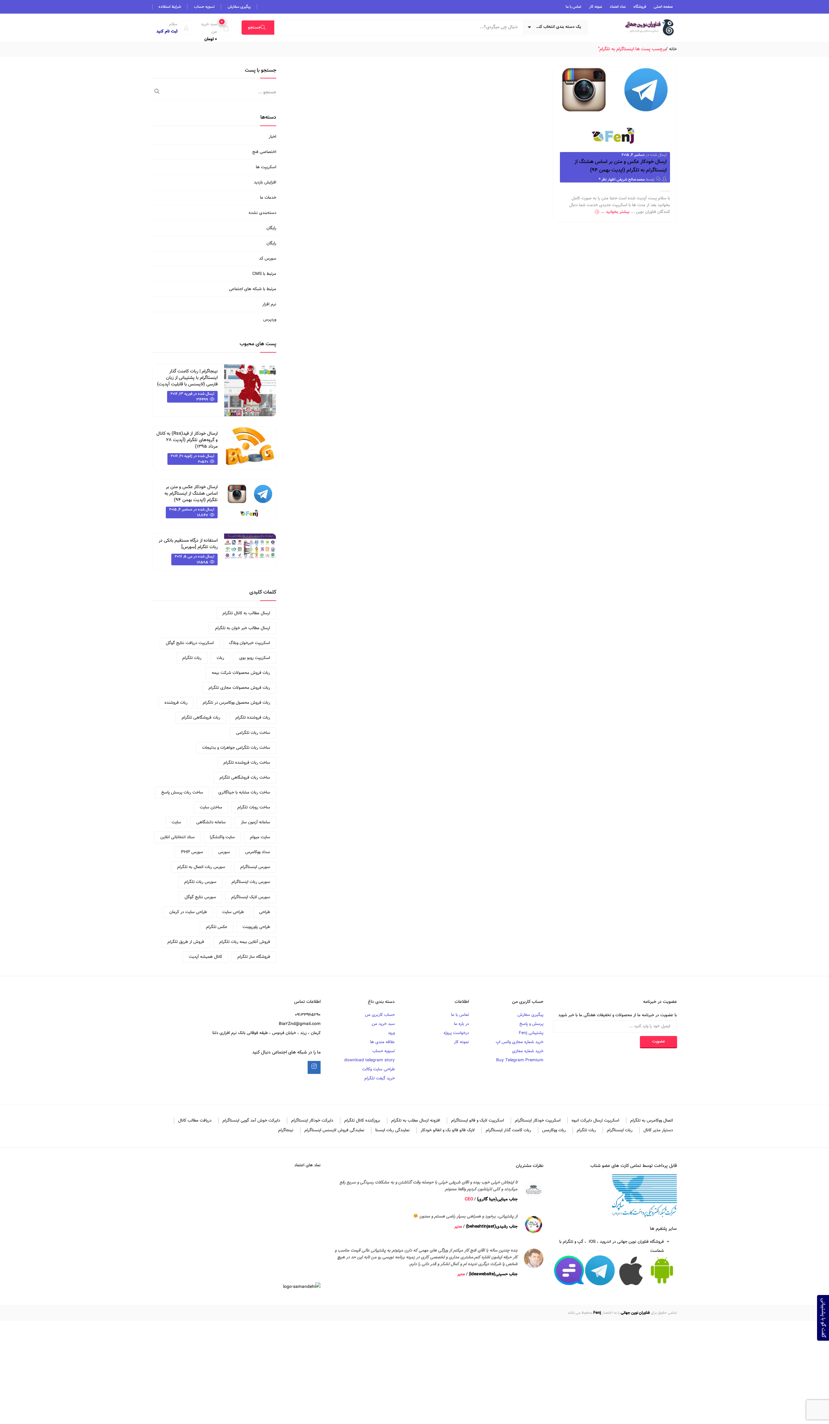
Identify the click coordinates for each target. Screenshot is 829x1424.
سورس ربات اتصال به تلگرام (201, 867)
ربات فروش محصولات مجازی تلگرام (239, 688)
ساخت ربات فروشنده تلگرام (246, 762)
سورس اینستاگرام (255, 867)
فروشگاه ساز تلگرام (253, 957)
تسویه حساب (204, 7)
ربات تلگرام (191, 658)
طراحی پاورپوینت (256, 927)
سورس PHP (192, 852)
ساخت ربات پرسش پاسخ (182, 792)
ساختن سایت (211, 807)
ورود (391, 1033)
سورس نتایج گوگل (200, 897)
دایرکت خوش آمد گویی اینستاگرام (251, 1120)
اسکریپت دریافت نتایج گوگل (190, 643)
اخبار (272, 137)
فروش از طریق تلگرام (185, 942)
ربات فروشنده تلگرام (252, 717)
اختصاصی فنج (264, 152)
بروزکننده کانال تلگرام (362, 1120)
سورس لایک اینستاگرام (250, 897)
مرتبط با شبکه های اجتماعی (252, 289)
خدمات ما (268, 197)
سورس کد (267, 258)
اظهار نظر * (607, 179)
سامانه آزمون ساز (255, 822)
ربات (220, 658)
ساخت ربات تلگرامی (253, 733)
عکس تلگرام (216, 927)
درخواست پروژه (456, 1033)
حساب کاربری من (380, 1015)
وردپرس (269, 319)
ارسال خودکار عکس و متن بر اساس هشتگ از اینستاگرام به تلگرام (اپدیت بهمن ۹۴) (620, 166)
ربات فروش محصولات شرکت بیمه (241, 673)
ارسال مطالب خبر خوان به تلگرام (242, 628)
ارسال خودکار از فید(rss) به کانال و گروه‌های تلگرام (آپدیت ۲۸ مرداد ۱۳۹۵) (187, 440)
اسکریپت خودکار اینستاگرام (538, 1120)
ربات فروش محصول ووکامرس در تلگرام (236, 703)
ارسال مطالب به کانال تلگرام (246, 613)
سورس (224, 852)
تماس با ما (573, 7)
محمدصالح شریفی (631, 179)
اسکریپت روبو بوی (254, 658)
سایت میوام (260, 837)
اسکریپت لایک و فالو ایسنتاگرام (477, 1120)
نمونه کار (595, 7)
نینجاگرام (285, 1130)
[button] (213, 31)
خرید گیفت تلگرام (379, 1078)
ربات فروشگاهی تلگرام (201, 717)
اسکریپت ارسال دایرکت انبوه (595, 1120)
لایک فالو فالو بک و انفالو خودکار (448, 1130)
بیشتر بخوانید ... (615, 212)
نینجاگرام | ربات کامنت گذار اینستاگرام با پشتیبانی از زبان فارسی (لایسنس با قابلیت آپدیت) (187, 378)
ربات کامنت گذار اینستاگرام (508, 1130)
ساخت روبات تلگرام (253, 807)
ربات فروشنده (176, 703)
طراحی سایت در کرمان (188, 912)
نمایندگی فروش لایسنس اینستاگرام (334, 1130)
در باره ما (461, 1024)
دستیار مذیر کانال (658, 1130)
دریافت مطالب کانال (194, 1120)
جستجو (254, 27)
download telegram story (369, 1060)
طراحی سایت (233, 912)
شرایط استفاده (170, 7)
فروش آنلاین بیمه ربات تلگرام (244, 942)
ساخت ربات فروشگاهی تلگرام (245, 777)
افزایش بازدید (265, 182)
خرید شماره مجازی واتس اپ (519, 1042)
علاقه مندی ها (382, 1042)
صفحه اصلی (663, 7)
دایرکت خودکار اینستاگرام (312, 1120)
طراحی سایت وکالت (378, 1069)
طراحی (264, 912)
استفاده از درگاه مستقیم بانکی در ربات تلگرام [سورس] (188, 544)
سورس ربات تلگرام (200, 882)
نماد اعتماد (618, 7)
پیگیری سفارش (239, 7)
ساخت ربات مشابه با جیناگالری (244, 792)
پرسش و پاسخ (531, 1024)
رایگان (271, 228)
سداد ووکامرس (257, 852)
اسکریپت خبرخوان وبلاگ (249, 643)
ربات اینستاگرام (619, 1130)
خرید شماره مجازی (527, 1051)
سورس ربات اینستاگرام (251, 882)
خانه (673, 49)
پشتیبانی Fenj (531, 1033)
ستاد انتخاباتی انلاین (177, 837)
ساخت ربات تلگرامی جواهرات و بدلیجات (236, 748)
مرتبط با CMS (264, 274)
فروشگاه (639, 7)
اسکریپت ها (266, 167)
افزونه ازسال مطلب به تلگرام (415, 1120)
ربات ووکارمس (554, 1130)
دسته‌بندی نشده (262, 213)
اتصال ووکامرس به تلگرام (651, 1120)
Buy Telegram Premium (519, 1060)
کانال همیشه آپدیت (205, 957)
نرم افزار (269, 304)
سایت (176, 822)
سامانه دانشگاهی (211, 822)
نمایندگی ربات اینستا (392, 1130)
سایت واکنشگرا (222, 837)
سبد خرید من (383, 1024)
